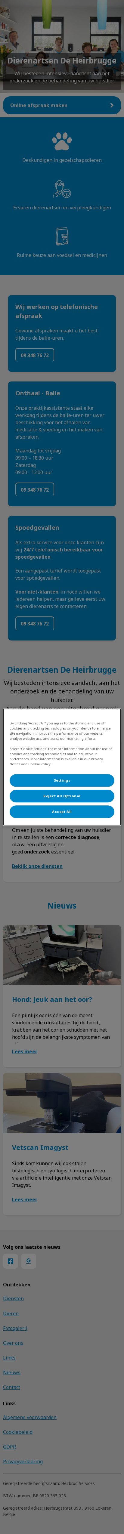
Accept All (62, 811)
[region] (62, 767)
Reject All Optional (62, 796)
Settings (62, 780)
